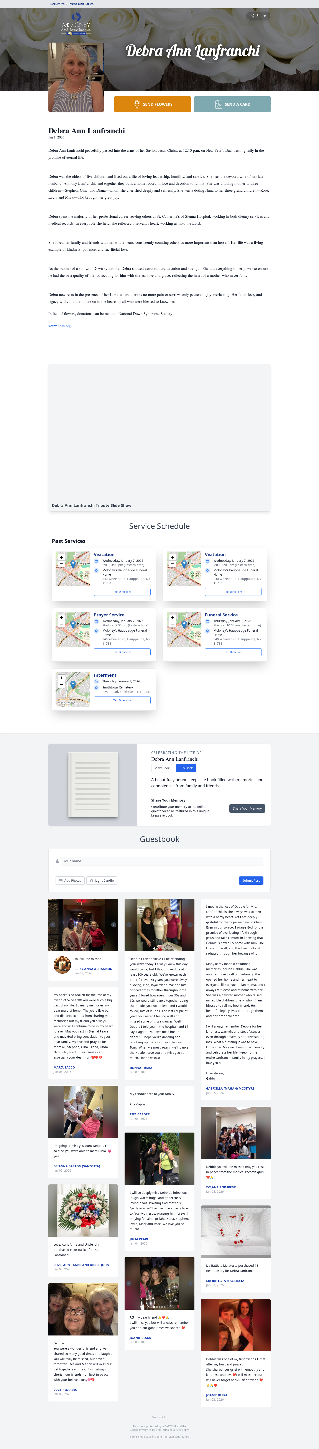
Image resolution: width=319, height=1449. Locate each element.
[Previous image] (52, 924)
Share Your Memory (247, 808)
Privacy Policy (147, 1430)
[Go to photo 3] (159, 948)
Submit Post (251, 880)
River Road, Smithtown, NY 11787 (126, 692)
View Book (162, 768)
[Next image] (113, 924)
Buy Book (186, 768)
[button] (73, 564)
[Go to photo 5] (165, 948)
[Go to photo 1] (82, 948)
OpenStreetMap (164, 1437)
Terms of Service (171, 1430)
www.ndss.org (59, 325)
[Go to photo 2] (85, 948)
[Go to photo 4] (162, 948)
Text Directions (122, 592)
